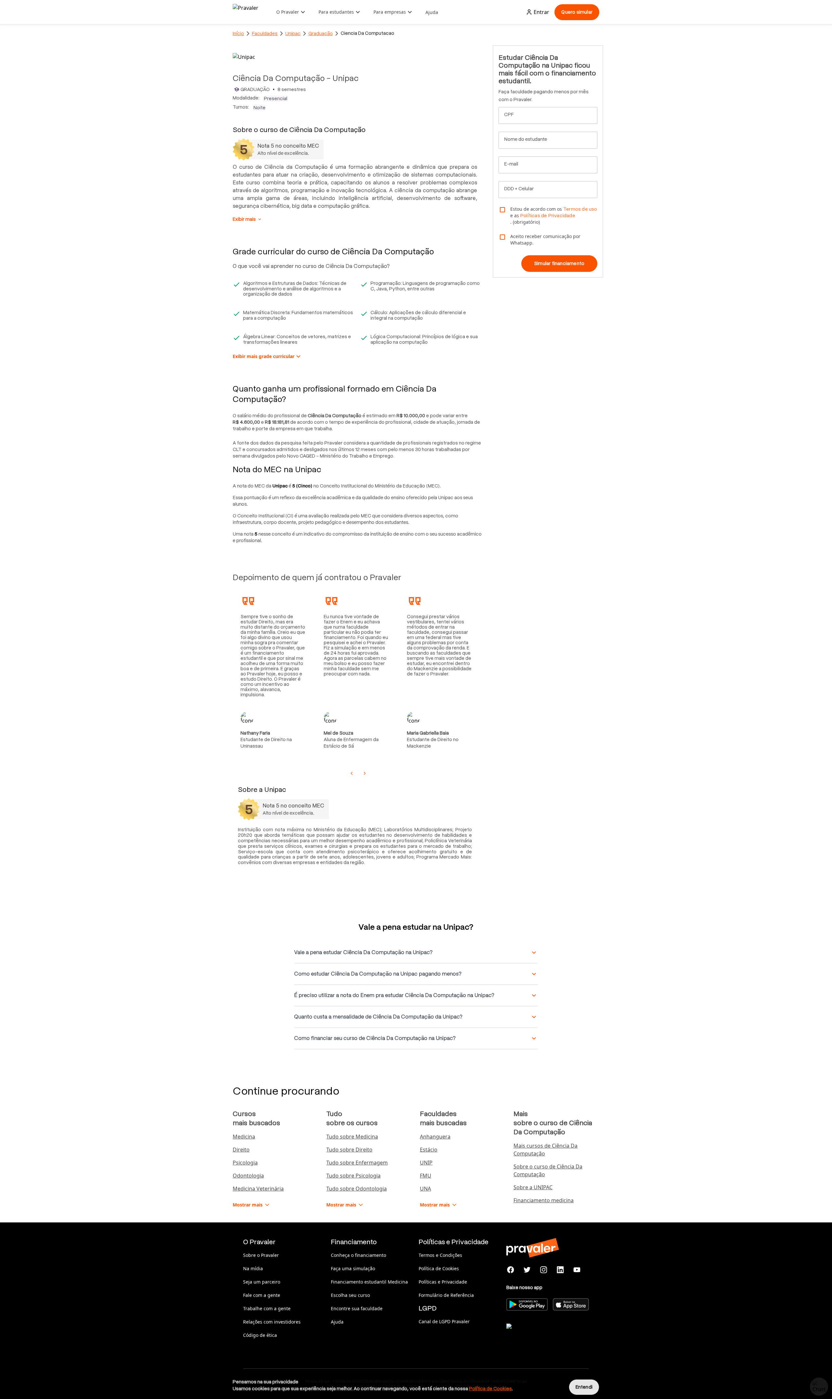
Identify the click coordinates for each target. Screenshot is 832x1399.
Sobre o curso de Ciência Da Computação (548, 1170)
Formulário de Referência (446, 1295)
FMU (425, 1175)
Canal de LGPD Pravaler (444, 1321)
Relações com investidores (272, 1322)
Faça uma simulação (353, 1268)
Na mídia (253, 1268)
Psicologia (245, 1162)
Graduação (320, 33)
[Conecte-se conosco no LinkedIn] (560, 1270)
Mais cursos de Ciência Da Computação (546, 1149)
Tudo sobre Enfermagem (357, 1162)
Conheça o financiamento (358, 1255)
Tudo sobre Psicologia (353, 1175)
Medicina (244, 1136)
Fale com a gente (261, 1295)
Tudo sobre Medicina (352, 1136)
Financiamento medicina (544, 1200)
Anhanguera (435, 1136)
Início (238, 33)
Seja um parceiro (261, 1282)
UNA (425, 1188)
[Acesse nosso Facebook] (510, 1270)
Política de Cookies (439, 1268)
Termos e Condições (440, 1255)
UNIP (426, 1162)
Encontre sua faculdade (357, 1308)
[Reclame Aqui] (538, 1334)
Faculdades (265, 33)
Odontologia (248, 1175)
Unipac (293, 33)
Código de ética (260, 1335)
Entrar (541, 12)
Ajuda (431, 12)
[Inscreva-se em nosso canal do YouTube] (576, 1270)
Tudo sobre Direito (349, 1149)
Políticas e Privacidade (443, 1282)
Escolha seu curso (350, 1295)
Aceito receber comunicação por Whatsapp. (545, 239)
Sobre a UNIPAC (533, 1187)
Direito (241, 1149)
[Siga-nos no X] (527, 1270)
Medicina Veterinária (258, 1188)
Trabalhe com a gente (267, 1308)
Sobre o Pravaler (261, 1255)
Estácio (428, 1149)
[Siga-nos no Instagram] (544, 1270)
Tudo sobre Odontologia (356, 1188)
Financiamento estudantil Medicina (369, 1282)
